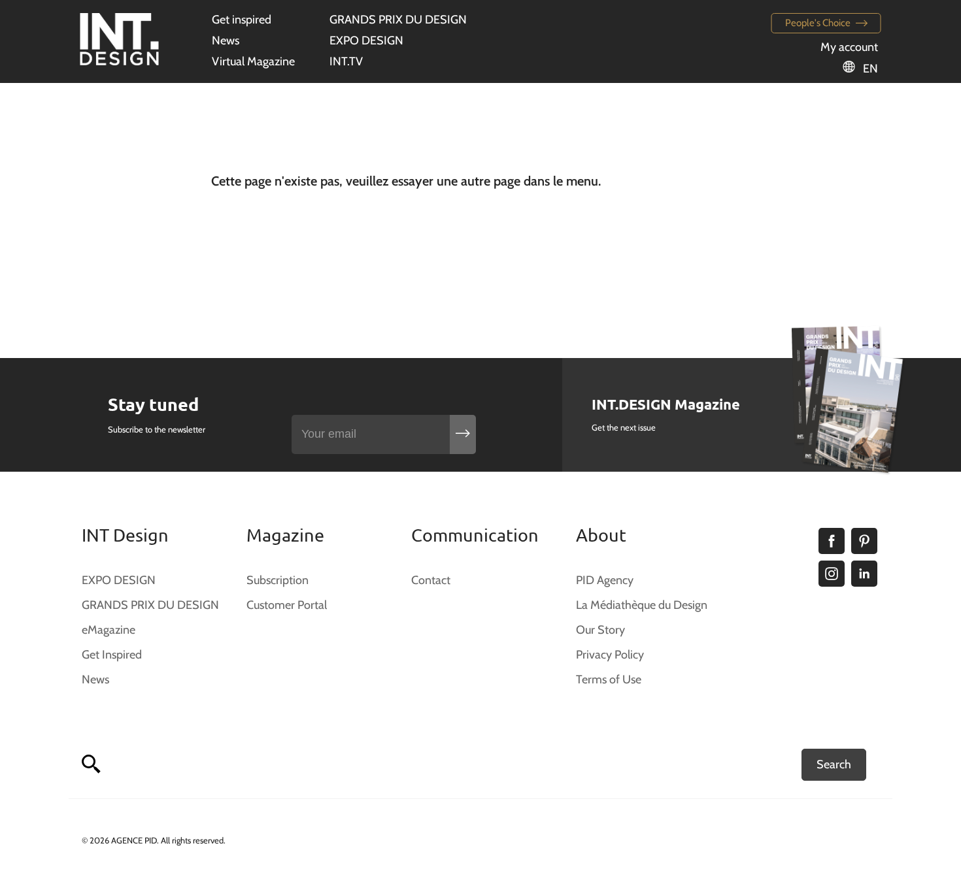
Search (834, 764)
